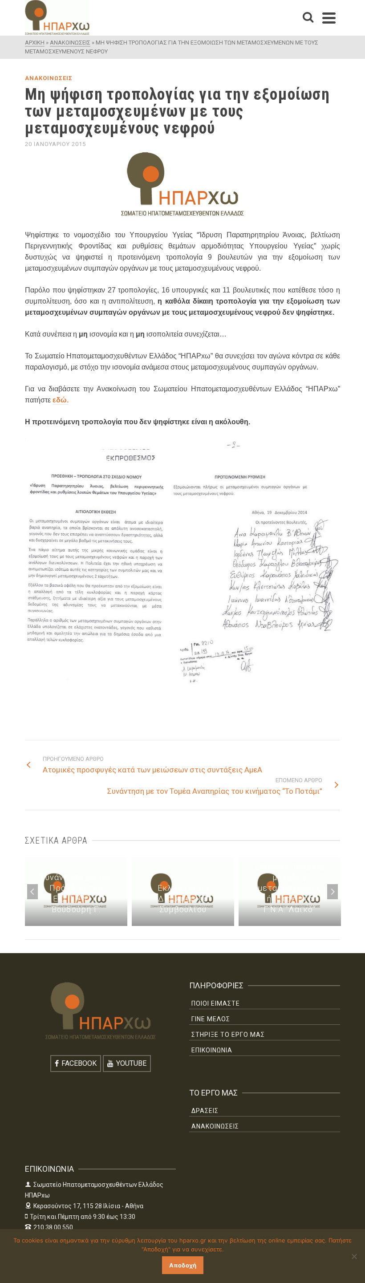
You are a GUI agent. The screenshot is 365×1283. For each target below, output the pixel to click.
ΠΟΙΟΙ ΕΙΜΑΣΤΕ (215, 1003)
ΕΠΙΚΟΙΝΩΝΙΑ (211, 1050)
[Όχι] (353, 1256)
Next (332, 891)
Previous (32, 891)
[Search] (308, 18)
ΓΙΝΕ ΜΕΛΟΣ (210, 1019)
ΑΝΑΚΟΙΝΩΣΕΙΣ (49, 78)
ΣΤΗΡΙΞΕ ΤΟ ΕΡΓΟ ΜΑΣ (228, 1034)
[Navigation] (329, 18)
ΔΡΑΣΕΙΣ (205, 1110)
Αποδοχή (182, 1265)
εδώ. (61, 400)
